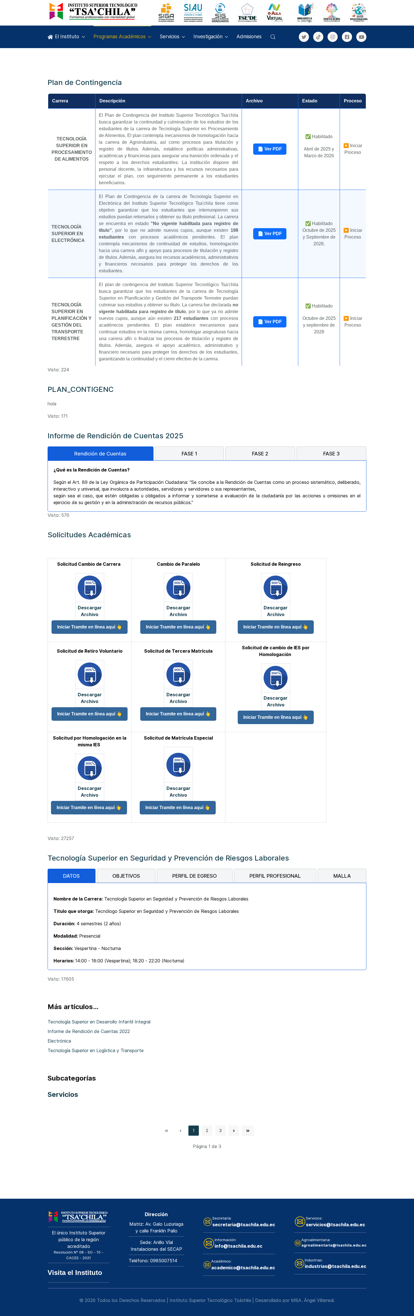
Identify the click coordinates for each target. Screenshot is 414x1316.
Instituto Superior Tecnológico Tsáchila (210, 1300)
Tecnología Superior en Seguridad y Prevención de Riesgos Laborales (168, 858)
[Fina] (94, 11)
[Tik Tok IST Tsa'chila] (318, 37)
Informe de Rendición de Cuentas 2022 (89, 1031)
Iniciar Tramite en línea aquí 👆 (89, 627)
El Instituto (67, 36)
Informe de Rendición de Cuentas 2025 (115, 435)
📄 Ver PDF (270, 149)
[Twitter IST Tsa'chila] (304, 37)
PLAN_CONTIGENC (81, 389)
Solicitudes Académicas (89, 534)
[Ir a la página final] (248, 1131)
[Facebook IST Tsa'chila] (347, 37)
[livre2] (79, 1216)
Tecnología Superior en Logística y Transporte (96, 1050)
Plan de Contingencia (85, 82)
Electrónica (59, 1041)
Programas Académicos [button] (120, 36)
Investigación (207, 36)
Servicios (169, 36)
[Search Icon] (273, 37)
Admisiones (249, 36)
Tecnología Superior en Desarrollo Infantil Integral (99, 1022)
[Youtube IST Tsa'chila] (361, 37)
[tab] (100, 453)
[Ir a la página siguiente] (234, 1131)
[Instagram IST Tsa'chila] (333, 37)
